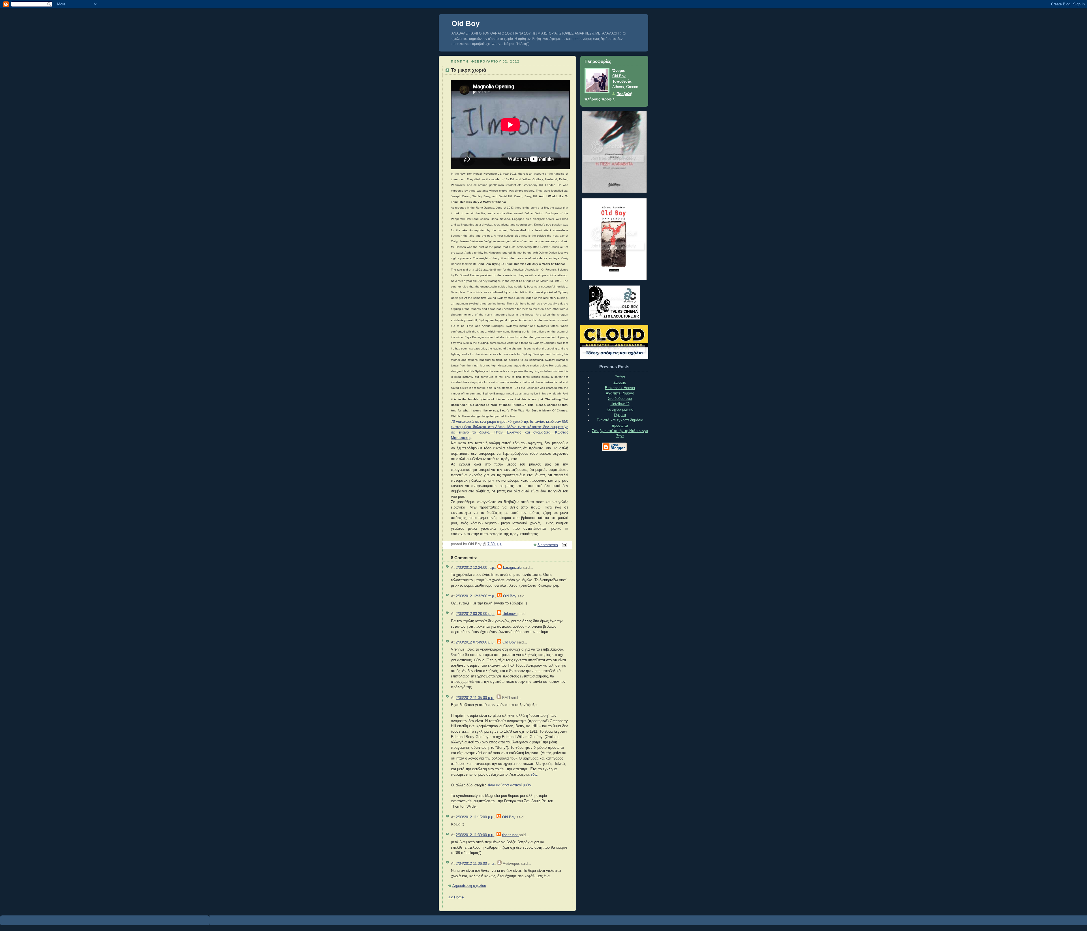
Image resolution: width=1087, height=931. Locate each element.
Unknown (509, 614)
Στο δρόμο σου (620, 399)
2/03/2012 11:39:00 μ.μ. (475, 835)
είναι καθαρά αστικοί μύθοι (509, 785)
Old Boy (466, 23)
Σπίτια (620, 377)
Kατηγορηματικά (620, 409)
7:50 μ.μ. (494, 544)
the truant (510, 835)
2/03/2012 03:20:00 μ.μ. (475, 614)
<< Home (456, 897)
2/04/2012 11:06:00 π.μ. (475, 864)
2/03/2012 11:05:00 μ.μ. (475, 698)
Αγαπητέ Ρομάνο (620, 393)
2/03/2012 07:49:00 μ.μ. (475, 642)
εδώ (534, 774)
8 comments (548, 545)
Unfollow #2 (620, 404)
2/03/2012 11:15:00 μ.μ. (475, 817)
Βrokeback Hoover (620, 388)
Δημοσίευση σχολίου (469, 886)
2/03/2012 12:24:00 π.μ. (475, 568)
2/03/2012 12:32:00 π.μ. (475, 596)
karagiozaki (512, 568)
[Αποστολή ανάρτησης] (563, 545)
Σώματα (619, 383)
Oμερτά (620, 415)
